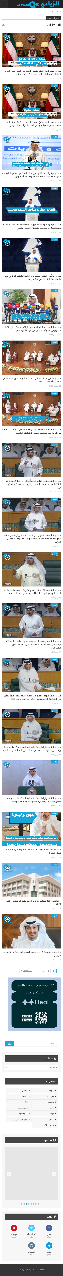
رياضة (52, 1108)
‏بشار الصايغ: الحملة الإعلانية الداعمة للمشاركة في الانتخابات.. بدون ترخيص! (33, 851)
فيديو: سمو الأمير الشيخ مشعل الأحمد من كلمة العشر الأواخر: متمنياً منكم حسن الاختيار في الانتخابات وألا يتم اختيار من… (32, 123)
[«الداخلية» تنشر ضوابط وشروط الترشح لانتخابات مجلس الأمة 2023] (31, 880)
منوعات (51, 1113)
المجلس (54, 445)
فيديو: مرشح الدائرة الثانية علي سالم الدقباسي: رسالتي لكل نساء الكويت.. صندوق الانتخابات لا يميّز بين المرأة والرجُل (31, 175)
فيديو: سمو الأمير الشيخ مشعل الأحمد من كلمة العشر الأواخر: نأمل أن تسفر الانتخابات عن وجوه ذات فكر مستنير (32, 72)
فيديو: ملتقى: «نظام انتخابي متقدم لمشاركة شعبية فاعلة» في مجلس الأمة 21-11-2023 (31, 380)
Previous (9, 1174)
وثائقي (25, 1102)
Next (54, 1174)
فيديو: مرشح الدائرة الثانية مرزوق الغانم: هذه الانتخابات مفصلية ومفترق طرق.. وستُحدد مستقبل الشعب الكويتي (32, 226)
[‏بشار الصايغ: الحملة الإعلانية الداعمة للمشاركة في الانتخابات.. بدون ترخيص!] (31, 829)
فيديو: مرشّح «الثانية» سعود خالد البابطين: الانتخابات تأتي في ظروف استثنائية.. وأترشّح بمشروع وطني (33, 277)
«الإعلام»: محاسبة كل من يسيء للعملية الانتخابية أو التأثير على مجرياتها (32, 953)
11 (37, 971)
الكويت (54, 34)
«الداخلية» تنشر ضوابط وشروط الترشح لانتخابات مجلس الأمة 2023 (33, 902)
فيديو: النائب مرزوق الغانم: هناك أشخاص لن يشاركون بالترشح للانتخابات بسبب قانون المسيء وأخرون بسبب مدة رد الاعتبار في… (33, 484)
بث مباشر (25, 1096)
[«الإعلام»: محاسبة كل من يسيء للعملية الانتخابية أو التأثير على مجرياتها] (31, 931)
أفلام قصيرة (23, 1113)
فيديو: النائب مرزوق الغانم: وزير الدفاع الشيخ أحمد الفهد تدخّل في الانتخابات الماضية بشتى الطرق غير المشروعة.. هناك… (32, 697)
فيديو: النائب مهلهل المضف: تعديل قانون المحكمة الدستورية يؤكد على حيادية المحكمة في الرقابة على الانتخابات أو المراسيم (32, 748)
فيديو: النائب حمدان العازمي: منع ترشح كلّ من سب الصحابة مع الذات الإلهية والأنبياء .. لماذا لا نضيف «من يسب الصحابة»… (32, 591)
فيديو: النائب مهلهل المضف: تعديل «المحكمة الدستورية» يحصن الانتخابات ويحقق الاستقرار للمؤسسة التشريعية (34, 800)
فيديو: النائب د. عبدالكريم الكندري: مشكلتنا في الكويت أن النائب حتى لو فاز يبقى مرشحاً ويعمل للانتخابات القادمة (31, 431)
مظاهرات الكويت (48, 1125)
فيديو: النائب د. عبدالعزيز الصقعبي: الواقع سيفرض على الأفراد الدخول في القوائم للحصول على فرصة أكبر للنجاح (32, 329)
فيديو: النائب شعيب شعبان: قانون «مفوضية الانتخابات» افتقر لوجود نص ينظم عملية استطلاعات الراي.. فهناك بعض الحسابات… (33, 644)
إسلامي (51, 1119)
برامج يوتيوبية (23, 1108)
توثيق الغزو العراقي (20, 1119)
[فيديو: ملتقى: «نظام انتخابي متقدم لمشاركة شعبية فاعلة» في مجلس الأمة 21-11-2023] (31, 358)
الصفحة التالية (27, 971)
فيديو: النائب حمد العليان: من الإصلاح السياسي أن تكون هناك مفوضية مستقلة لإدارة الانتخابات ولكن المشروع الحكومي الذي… (32, 538)
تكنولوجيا (51, 1102)
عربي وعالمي (49, 1096)
